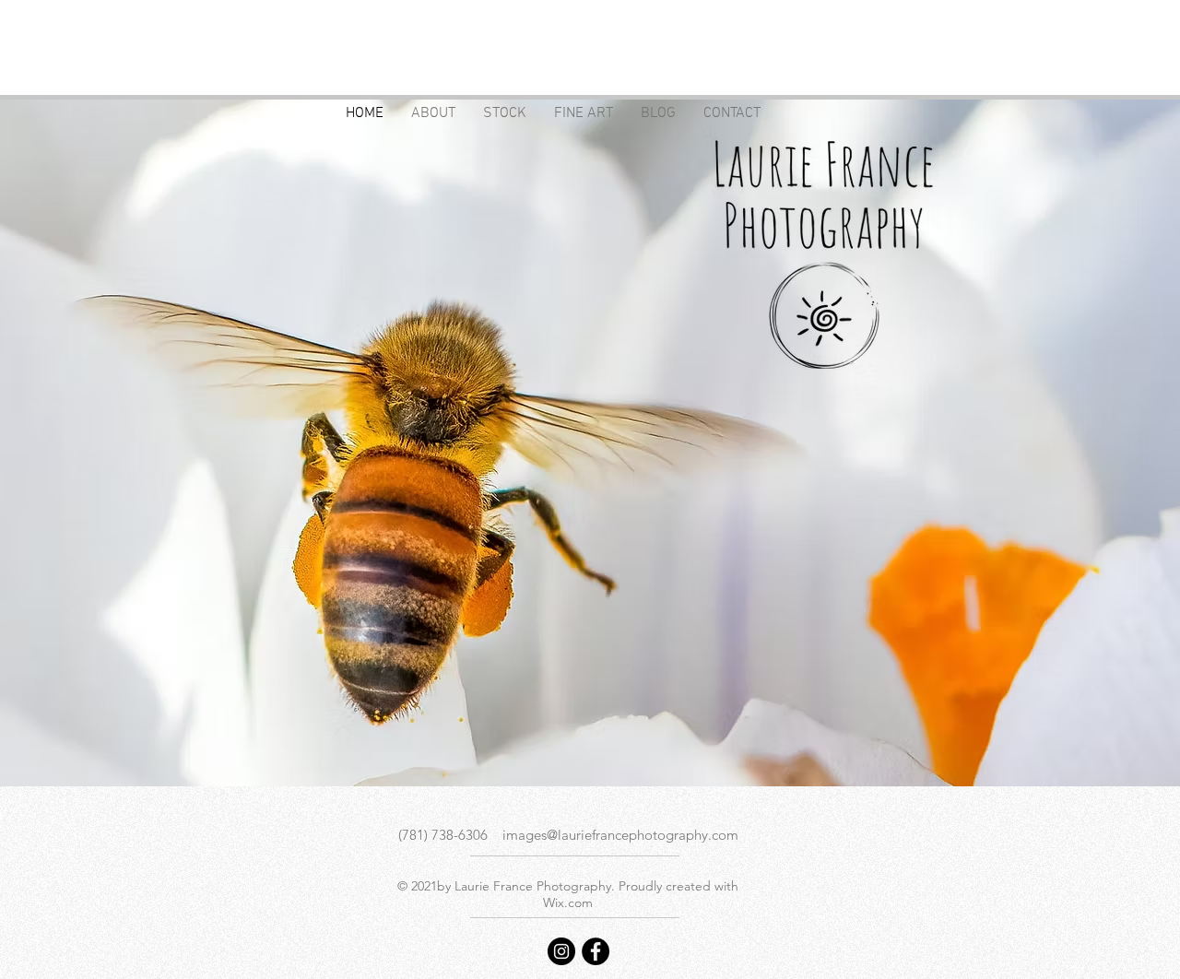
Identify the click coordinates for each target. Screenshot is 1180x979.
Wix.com (568, 902)
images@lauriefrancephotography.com (620, 834)
